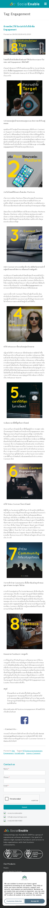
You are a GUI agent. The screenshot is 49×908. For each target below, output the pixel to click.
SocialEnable (19, 753)
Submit (24, 807)
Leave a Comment (33, 753)
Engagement (9, 753)
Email (6, 786)
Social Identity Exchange (13, 871)
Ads (13, 751)
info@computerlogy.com (17, 817)
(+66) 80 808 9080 (14, 821)
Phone (7, 777)
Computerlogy (9, 835)
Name (6, 769)
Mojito (6, 868)
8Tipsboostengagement (32, 751)
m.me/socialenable (14, 813)
